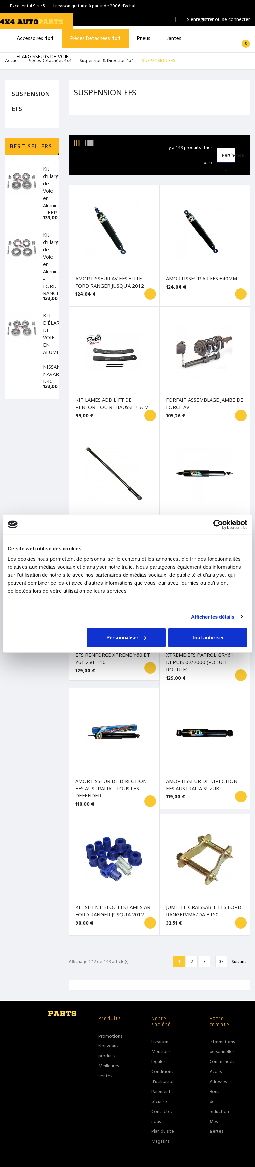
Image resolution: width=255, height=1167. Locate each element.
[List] (89, 140)
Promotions (110, 1036)
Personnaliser (122, 637)
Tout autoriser (208, 637)
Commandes (222, 1062)
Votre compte (220, 1021)
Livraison (159, 1042)
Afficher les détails (213, 616)
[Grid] (77, 140)
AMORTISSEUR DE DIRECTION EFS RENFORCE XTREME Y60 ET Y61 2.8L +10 (112, 654)
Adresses (218, 1082)
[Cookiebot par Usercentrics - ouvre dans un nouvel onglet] (218, 524)
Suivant (239, 962)
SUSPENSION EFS (31, 101)
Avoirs (216, 1072)
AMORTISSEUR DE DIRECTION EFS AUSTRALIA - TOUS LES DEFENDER (111, 788)
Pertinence (228, 157)
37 (221, 962)
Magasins (160, 1141)
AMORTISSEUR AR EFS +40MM (201, 278)
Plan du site (162, 1131)
